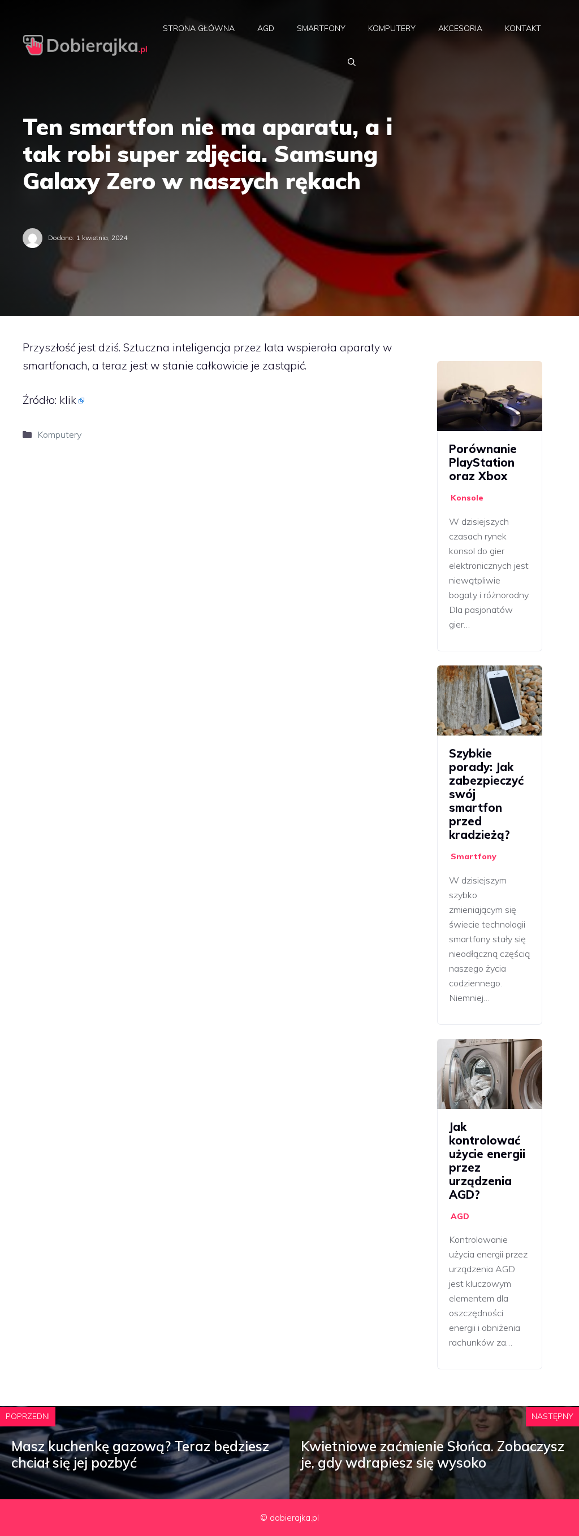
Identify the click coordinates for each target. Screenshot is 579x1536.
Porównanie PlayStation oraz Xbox (483, 462)
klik (67, 400)
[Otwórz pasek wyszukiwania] (351, 62)
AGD (265, 28)
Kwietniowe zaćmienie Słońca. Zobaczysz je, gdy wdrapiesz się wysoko (432, 1454)
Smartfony (321, 28)
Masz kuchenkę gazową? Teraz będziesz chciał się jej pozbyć (140, 1454)
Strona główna (199, 28)
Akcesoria (460, 28)
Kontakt (523, 28)
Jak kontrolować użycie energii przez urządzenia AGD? (487, 1161)
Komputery (392, 28)
